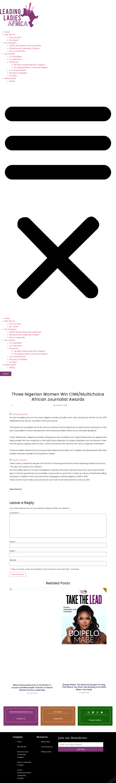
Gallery (12, 81)
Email (13, 551)
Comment (14, 513)
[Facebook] (102, 712)
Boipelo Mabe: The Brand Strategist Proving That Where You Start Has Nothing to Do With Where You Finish (84, 687)
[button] (58, 199)
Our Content (10, 54)
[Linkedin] (93, 712)
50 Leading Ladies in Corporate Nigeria (30, 67)
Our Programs (10, 43)
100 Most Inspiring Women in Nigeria (29, 65)
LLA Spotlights (15, 56)
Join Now (81, 749)
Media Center (10, 78)
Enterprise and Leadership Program (24, 48)
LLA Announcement (17, 70)
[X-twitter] (97, 712)
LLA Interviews (15, 59)
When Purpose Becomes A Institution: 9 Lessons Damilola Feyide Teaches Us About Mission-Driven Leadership (32, 687)
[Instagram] (88, 712)
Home (7, 32)
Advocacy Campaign (18, 73)
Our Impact (14, 40)
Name (13, 542)
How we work (15, 37)
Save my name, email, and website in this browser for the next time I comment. (45, 569)
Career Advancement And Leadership (25, 45)
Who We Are (10, 34)
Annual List (13, 62)
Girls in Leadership (17, 51)
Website (13, 560)
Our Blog (13, 75)
